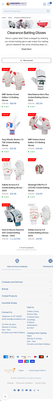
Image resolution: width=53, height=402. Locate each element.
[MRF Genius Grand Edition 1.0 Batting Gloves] (13, 79)
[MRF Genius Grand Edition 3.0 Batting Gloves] (39, 124)
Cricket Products (9, 296)
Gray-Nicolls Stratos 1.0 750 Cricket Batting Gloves (12, 142)
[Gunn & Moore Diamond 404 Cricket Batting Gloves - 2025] (13, 215)
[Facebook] (15, 390)
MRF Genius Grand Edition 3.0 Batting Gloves (36, 142)
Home (4, 17)
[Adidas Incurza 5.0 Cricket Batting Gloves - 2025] (39, 215)
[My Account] (44, 4)
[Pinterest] (30, 390)
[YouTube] (26, 390)
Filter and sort (28, 60)
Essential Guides (9, 303)
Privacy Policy (40, 383)
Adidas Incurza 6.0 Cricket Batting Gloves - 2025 (12, 187)
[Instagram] (23, 390)
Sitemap (10, 383)
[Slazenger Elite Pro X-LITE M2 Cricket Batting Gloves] (39, 169)
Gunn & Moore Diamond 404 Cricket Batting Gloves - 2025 (13, 233)
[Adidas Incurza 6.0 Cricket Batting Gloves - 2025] (13, 169)
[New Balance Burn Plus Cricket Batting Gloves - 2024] (39, 79)
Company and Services (12, 282)
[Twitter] (19, 390)
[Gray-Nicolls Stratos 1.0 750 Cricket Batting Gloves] (13, 124)
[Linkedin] (38, 390)
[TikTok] (34, 390)
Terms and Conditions (24, 383)
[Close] (0, 400)
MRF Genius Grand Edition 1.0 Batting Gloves (10, 97)
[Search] (48, 11)
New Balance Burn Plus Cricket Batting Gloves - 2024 (39, 97)
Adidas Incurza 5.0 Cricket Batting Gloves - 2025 (39, 233)
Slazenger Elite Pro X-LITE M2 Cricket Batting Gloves (39, 187)
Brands (5, 289)
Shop (10, 17)
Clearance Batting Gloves (22, 17)
